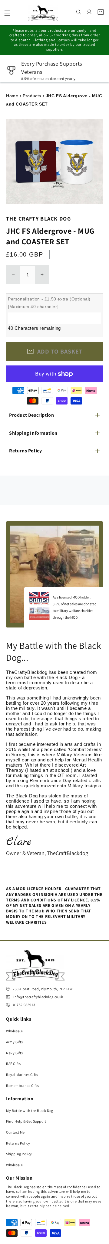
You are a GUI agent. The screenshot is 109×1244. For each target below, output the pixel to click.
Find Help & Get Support (26, 1121)
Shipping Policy (19, 1154)
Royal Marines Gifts (22, 1074)
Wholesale (14, 1031)
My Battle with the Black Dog (29, 1110)
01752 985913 (24, 1004)
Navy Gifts (14, 1053)
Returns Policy (18, 1143)
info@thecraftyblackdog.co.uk (38, 996)
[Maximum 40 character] (49, 303)
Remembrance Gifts (22, 1085)
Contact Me (15, 1132)
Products (32, 95)
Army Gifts (14, 1042)
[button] (7, 13)
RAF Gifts (13, 1063)
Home (12, 95)
